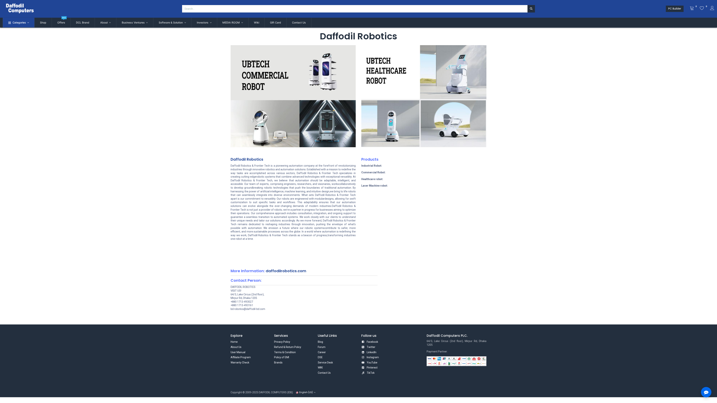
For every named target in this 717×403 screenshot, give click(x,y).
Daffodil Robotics (247, 159)
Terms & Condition (285, 352)
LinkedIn (371, 352)
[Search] (531, 9)
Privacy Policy (282, 341)
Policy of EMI (281, 357)
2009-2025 (251, 392)
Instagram (373, 357)
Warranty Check (240, 362)
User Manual (238, 352)
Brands (278, 362)
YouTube (372, 362)
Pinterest (372, 367)
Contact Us (324, 372)
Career (322, 352)
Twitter (371, 347)
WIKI (320, 367)
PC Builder (674, 8)
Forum (321, 347)
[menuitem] (43, 22)
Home (234, 341)
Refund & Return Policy (287, 347)
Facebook (372, 341)
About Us (236, 347)
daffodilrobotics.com (286, 271)
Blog (320, 341)
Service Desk (325, 362)
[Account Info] (712, 8)
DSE (320, 357)
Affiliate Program (241, 357)
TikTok (371, 372)
